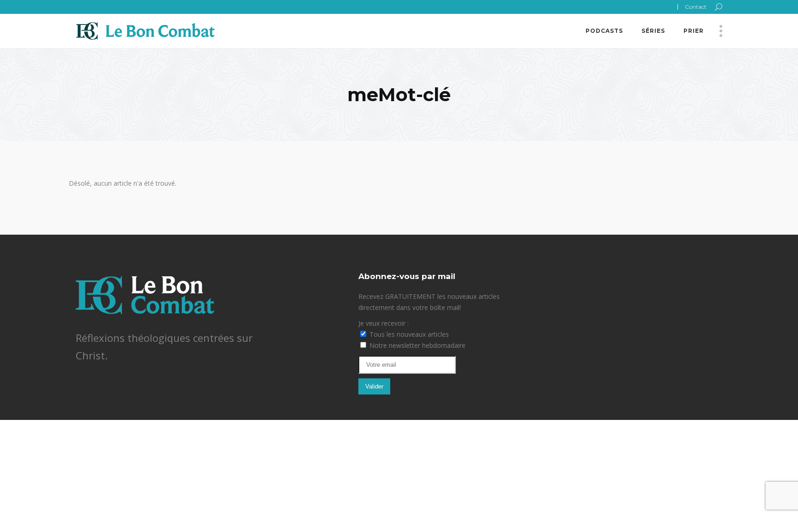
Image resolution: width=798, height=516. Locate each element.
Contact (696, 6)
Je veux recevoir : (383, 323)
